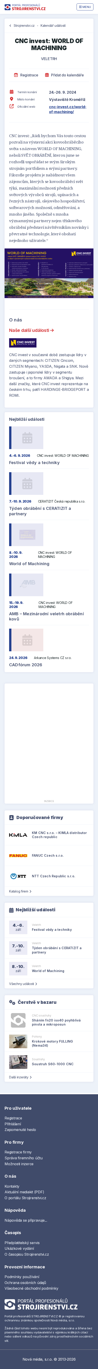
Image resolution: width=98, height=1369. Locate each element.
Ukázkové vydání (19, 1248)
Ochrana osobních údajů (25, 1282)
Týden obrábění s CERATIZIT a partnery (40, 511)
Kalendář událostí (53, 25)
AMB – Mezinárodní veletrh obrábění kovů (46, 616)
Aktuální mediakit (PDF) (24, 1192)
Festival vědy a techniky (34, 462)
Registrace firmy (18, 1152)
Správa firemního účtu (24, 1158)
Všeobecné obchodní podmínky (31, 1288)
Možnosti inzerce (19, 1164)
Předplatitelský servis (22, 1242)
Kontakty (12, 1186)
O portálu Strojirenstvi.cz (25, 1198)
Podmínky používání (22, 1276)
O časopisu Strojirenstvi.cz (27, 1254)
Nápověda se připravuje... (26, 1220)
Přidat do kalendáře (67, 75)
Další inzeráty (18, 1077)
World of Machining (29, 563)
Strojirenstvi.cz (24, 25)
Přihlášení (13, 1124)
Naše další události (29, 330)
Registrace (28, 75)
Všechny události (21, 984)
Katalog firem (18, 891)
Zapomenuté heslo (20, 1129)
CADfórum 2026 (25, 664)
